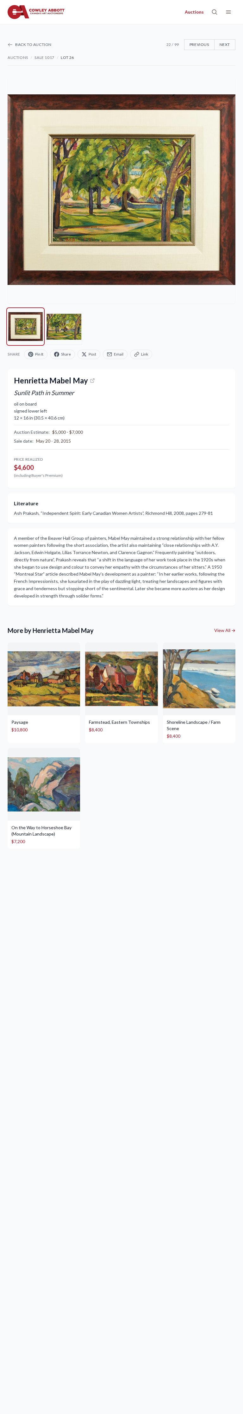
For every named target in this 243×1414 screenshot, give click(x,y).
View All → (224, 630)
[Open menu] (228, 12)
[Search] (214, 12)
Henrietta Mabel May (51, 380)
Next (225, 44)
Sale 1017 (44, 57)
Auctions (18, 57)
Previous (199, 44)
